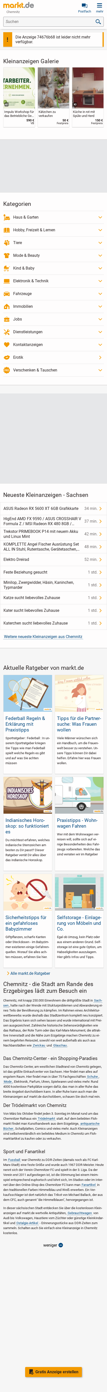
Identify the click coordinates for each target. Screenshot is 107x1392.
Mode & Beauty (26, 255)
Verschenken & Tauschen (35, 370)
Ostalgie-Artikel (27, 1223)
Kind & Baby (24, 268)
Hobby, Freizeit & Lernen (34, 230)
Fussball (14, 1160)
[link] (19, 97)
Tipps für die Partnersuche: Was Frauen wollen (79, 724)
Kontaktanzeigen (28, 344)
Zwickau (39, 1045)
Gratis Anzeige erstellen (56, 1372)
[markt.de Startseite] (18, 5)
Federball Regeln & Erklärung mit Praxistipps (25, 724)
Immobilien (23, 306)
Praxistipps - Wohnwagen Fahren (77, 823)
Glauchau (60, 1045)
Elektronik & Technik (31, 281)
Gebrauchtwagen (80, 1213)
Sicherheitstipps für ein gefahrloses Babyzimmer (25, 923)
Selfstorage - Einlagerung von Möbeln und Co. (79, 923)
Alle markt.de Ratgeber (30, 973)
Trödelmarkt (46, 1118)
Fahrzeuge (22, 293)
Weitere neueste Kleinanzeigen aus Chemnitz (43, 636)
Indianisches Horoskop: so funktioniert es (27, 826)
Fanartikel (89, 1185)
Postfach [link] (84, 11)
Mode (8, 1081)
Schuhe (92, 1076)
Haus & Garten (26, 217)
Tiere (17, 242)
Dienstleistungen (28, 332)
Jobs (17, 319)
